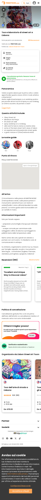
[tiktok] (20, 438)
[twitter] (15, 438)
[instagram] (3, 438)
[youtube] (11, 438)
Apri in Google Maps (30, 165)
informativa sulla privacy (17, 474)
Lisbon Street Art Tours (16, 47)
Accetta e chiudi (20, 491)
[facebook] (7, 438)
